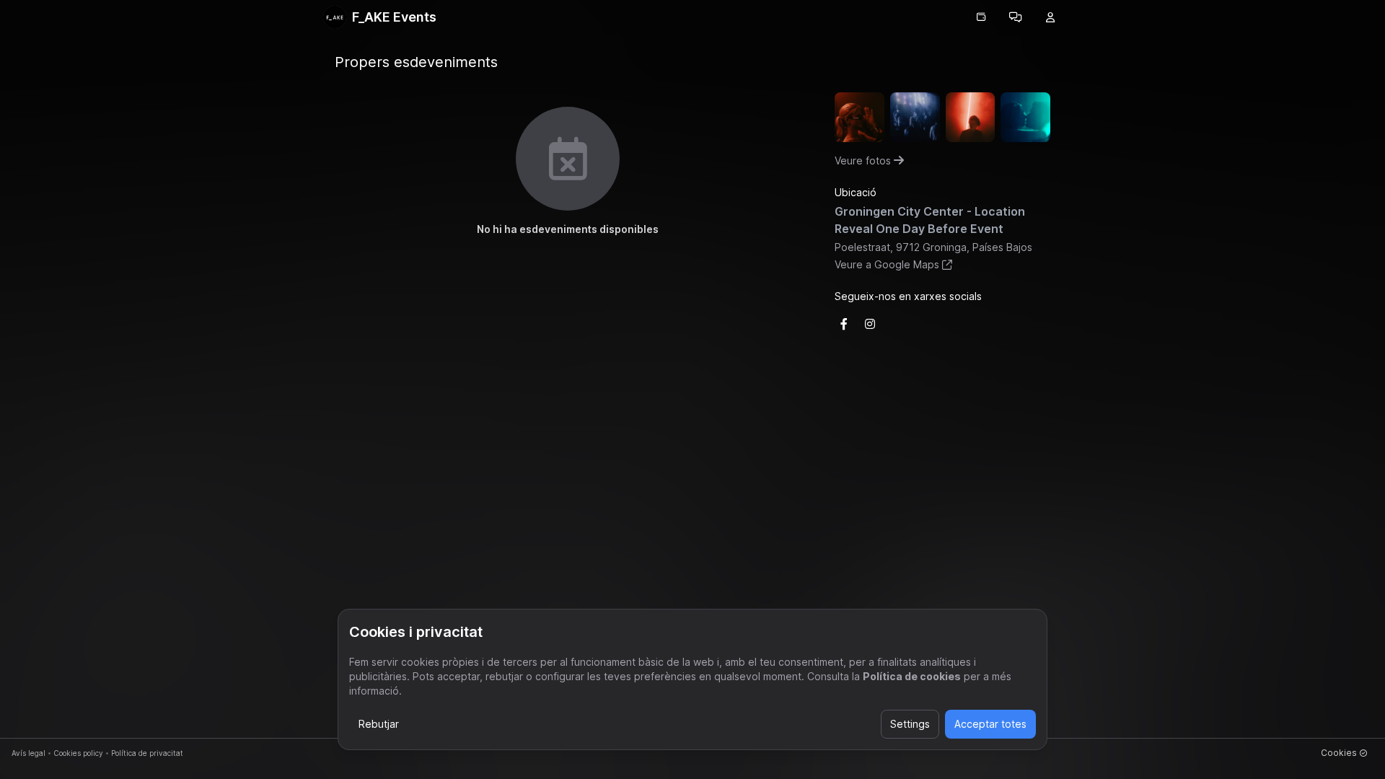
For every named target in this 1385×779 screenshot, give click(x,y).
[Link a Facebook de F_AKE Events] (844, 323)
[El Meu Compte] (1050, 17)
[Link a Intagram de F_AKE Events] (870, 323)
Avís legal (28, 753)
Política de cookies (912, 676)
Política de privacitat (147, 753)
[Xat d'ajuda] (1015, 17)
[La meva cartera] (981, 17)
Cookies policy (78, 753)
